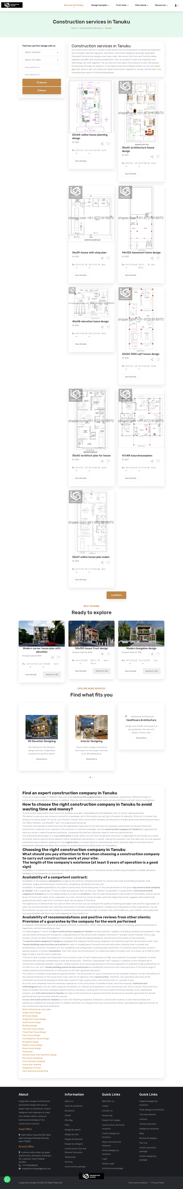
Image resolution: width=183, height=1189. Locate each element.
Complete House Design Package (99, 103)
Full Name (61, 29)
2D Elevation (66, 99)
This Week (64, 113)
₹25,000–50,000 (110, 124)
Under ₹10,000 (67, 124)
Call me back (112, 141)
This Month (81, 113)
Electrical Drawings (110, 99)
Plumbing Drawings (69, 103)
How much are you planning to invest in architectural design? (85, 119)
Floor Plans (65, 95)
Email (59, 56)
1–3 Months (97, 113)
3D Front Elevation (85, 95)
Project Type (63, 69)
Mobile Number (64, 43)
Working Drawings (86, 99)
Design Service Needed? (68, 91)
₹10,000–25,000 (87, 124)
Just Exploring (116, 113)
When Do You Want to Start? (70, 109)
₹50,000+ (64, 127)
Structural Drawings (110, 95)
